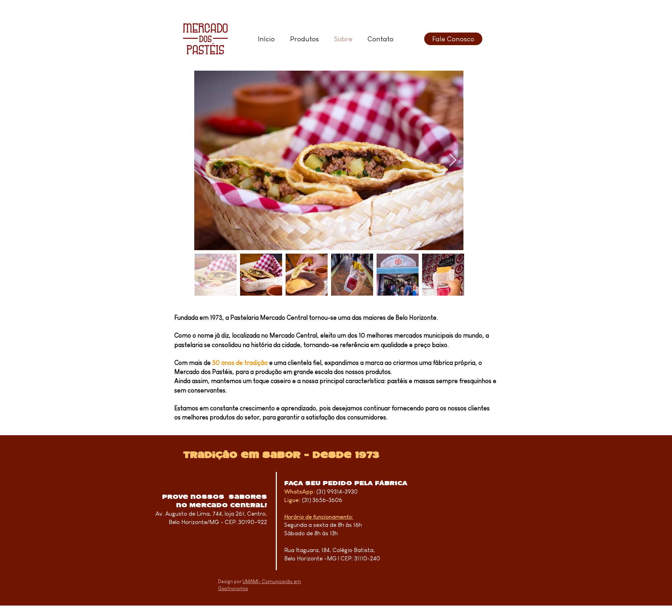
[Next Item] (453, 160)
